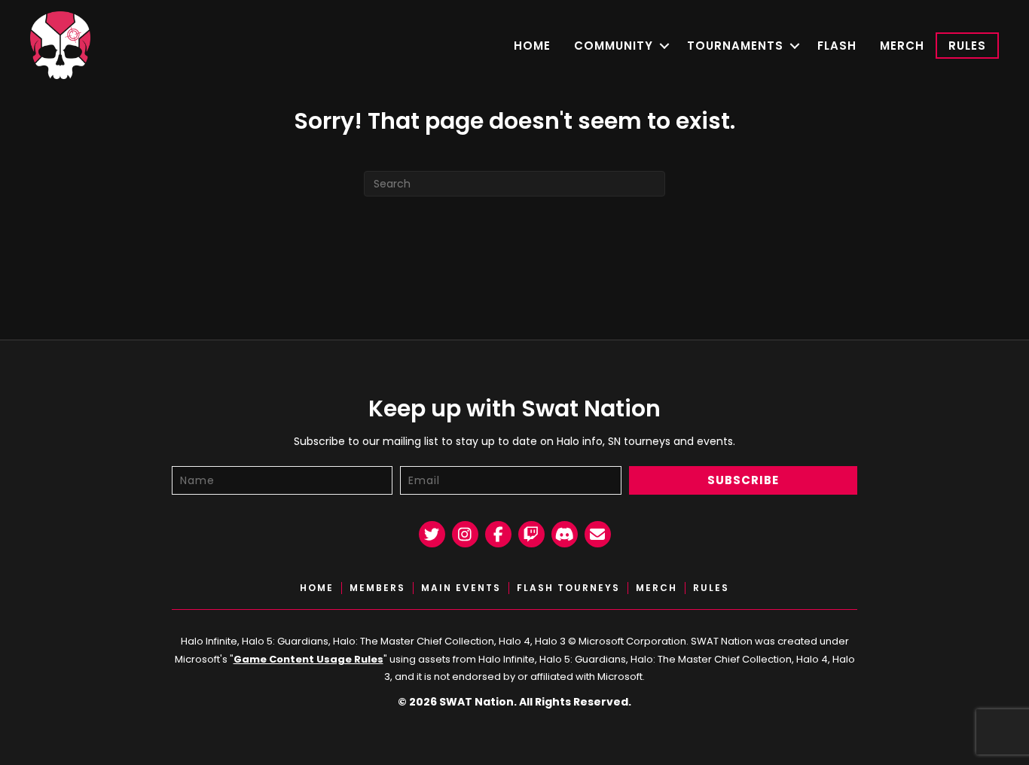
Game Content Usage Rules (308, 659)
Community (613, 45)
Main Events (461, 588)
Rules (967, 45)
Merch (902, 45)
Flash (836, 45)
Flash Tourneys (568, 588)
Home (532, 45)
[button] (664, 45)
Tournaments (735, 45)
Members (377, 588)
